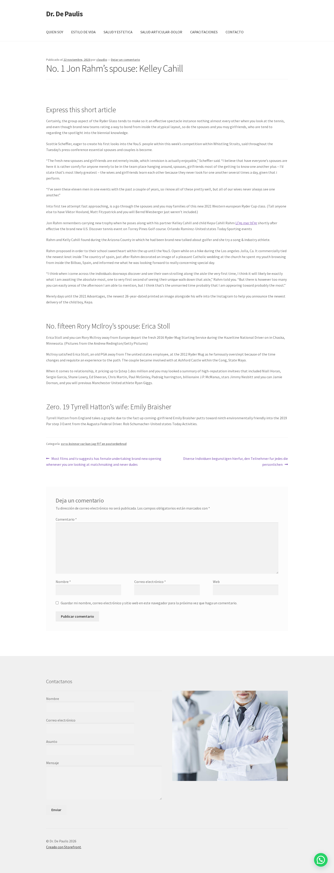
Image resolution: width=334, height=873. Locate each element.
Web (216, 581)
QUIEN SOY (54, 32)
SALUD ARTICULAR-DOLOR (161, 32)
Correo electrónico (150, 581)
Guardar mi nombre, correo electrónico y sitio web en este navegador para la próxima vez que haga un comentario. (149, 603)
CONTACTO (235, 32)
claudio (101, 60)
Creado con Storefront (63, 847)
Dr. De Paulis (64, 13)
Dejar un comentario (125, 60)
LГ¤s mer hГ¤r (246, 223)
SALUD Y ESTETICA (118, 32)
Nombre (63, 581)
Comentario (66, 519)
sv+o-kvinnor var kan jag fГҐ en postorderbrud (94, 444)
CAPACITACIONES (204, 32)
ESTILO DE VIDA (83, 32)
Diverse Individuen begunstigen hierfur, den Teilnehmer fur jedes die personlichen (235, 461)
